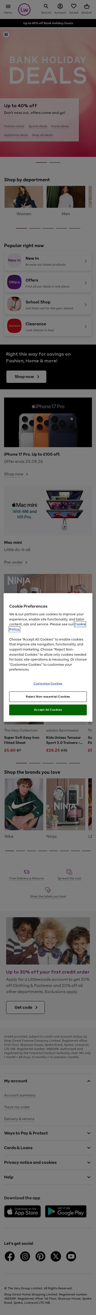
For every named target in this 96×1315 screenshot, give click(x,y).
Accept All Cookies (48, 710)
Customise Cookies (48, 683)
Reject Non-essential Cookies (48, 696)
